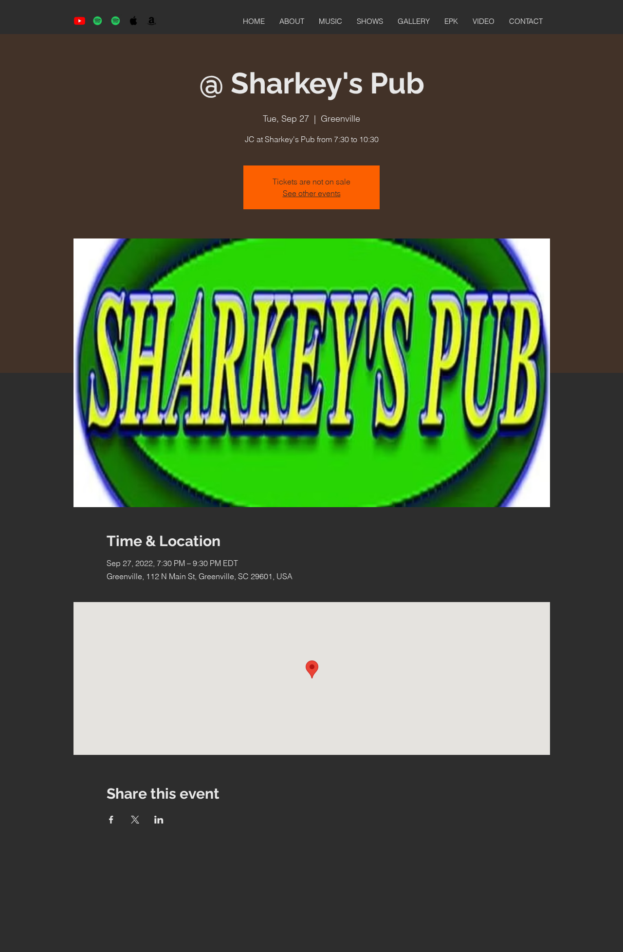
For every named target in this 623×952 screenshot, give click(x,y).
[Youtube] (79, 20)
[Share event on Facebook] (111, 820)
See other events (312, 193)
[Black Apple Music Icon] (133, 20)
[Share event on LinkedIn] (159, 820)
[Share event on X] (135, 820)
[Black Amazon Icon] (151, 20)
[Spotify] (97, 20)
